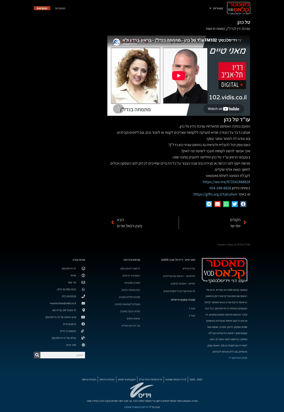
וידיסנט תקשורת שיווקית (136, 407)
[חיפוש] (37, 355)
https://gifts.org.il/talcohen (215, 194)
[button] (243, 204)
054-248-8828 (220, 187)
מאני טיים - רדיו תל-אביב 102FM (178, 259)
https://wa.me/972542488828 (226, 181)
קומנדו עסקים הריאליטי (183, 299)
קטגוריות (218, 8)
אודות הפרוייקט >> (238, 358)
